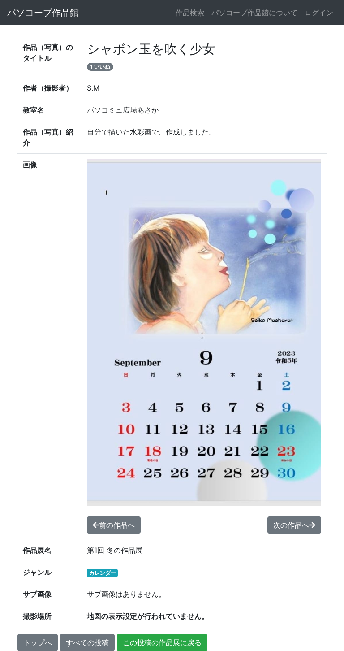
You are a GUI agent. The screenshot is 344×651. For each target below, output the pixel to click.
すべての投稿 (87, 642)
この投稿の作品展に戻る (162, 642)
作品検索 (190, 12)
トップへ (37, 642)
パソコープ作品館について (254, 12)
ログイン (319, 12)
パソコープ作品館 (43, 12)
